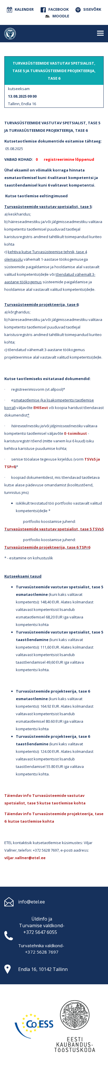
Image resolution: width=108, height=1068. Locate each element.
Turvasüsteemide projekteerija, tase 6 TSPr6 (47, 547)
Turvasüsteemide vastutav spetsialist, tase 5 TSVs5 (54, 529)
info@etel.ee (31, 902)
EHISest (40, 407)
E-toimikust (75, 433)
